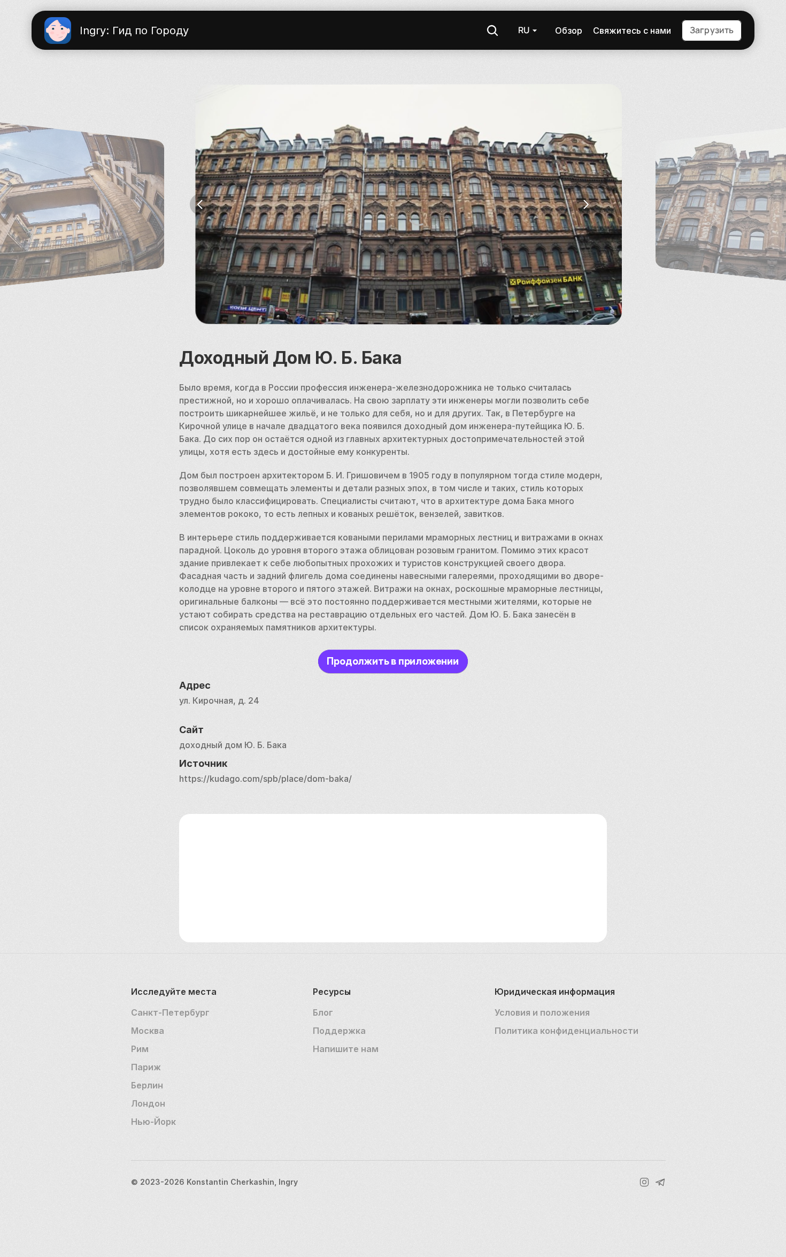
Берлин (147, 1085)
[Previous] (200, 204)
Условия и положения (542, 1012)
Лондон (148, 1103)
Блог (323, 1012)
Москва (147, 1030)
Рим (140, 1048)
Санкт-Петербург (170, 1012)
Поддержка (339, 1030)
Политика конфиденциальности (566, 1030)
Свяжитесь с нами (632, 30)
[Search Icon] (492, 30)
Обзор (568, 30)
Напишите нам (346, 1048)
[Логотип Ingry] (57, 30)
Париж (146, 1067)
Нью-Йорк (153, 1121)
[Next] (585, 204)
